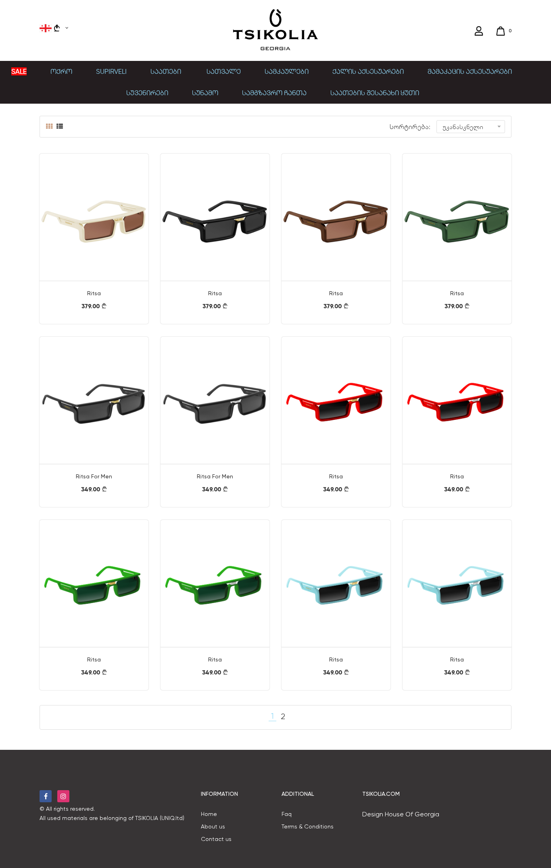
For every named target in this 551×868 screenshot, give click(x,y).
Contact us (216, 839)
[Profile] (480, 31)
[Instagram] (63, 796)
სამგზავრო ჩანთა (274, 93)
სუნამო (205, 93)
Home (209, 814)
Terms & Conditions (308, 826)
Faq (287, 814)
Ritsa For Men (94, 476)
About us (213, 826)
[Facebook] (46, 796)
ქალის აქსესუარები (368, 71)
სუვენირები (147, 93)
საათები (166, 71)
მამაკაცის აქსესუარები (470, 71)
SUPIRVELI (111, 71)
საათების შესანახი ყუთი (374, 93)
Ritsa (94, 293)
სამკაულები (287, 71)
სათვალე (224, 71)
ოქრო (61, 71)
